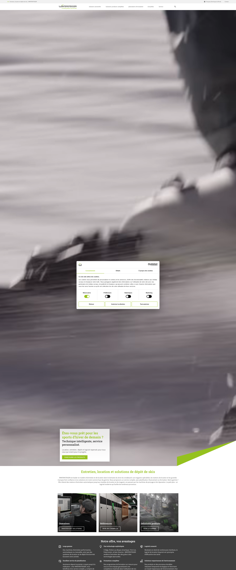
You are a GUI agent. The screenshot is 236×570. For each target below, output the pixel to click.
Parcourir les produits (74, 457)
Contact (227, 1)
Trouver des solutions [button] (71, 529)
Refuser (91, 304)
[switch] (107, 296)
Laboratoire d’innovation (135, 6)
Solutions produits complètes (115, 6)
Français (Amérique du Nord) (213, 1)
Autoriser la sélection (118, 304)
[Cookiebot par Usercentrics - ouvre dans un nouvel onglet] (149, 264)
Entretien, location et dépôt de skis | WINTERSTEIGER (23, 1)
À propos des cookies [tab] (146, 270)
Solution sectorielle (95, 6)
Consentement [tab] (90, 270)
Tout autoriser (144, 304)
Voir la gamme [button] (149, 529)
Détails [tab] (118, 270)
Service (161, 6)
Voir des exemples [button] (110, 529)
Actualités (151, 6)
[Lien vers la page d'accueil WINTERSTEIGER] (68, 6)
